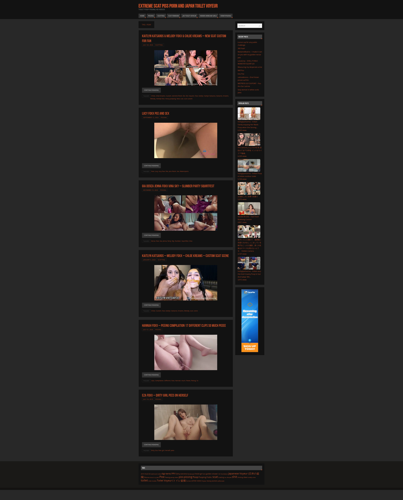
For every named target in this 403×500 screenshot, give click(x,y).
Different (167, 381)
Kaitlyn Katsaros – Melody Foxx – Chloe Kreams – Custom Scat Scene (185, 256)
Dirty (152, 450)
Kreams (225, 96)
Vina (190, 241)
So (197, 381)
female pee (190, 474)
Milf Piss (241, 70)
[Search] (259, 26)
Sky (173, 241)
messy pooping (170, 99)
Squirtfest (185, 241)
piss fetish (172, 171)
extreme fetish (177, 96)
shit (234, 477)
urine (193, 480)
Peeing (193, 381)
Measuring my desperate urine (250, 67)
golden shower (212, 474)
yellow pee (221, 481)
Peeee (188, 381)
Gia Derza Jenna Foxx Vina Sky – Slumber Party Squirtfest (178, 186)
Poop (195, 477)
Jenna (165, 241)
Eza (156, 450)
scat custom (188, 99)
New (178, 99)
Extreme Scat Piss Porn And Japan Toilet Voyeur (178, 6)
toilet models (152, 481)
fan (184, 96)
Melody (152, 99)
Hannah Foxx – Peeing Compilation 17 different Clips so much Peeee (184, 325)
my (155, 477)
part (157, 477)
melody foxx (160, 99)
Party (169, 241)
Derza (153, 241)
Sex (178, 171)
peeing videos (174, 477)
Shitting (240, 477)
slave (245, 477)
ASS (149, 474)
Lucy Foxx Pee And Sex (155, 113)
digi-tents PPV (168, 473)
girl (163, 450)
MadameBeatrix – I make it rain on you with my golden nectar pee (250, 55)
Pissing (164, 117)
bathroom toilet (156, 474)
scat (182, 99)
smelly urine (252, 477)
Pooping (202, 477)
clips (152, 381)
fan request (190, 96)
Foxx (196, 96)
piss (181, 477)
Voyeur (204, 481)
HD (219, 474)
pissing (188, 477)
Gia (161, 241)
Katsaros (219, 96)
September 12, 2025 (151, 117)
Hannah (178, 381)
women (214, 481)
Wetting (209, 481)
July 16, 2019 (148, 399)
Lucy (156, 171)
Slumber (178, 241)
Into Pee (241, 74)
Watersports (184, 171)
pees (172, 450)
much (183, 381)
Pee (167, 171)
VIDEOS (199, 481)
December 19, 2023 (150, 190)
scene (196, 311)
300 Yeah (241, 48)
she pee (229, 477)
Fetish (197, 474)
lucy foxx (162, 171)
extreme (183, 474)
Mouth (152, 477)
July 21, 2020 (148, 330)
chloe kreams (160, 96)
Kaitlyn (201, 96)
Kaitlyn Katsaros (210, 96)
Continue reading (151, 90)
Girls (204, 474)
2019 (142, 474)
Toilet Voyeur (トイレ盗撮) (171, 480)
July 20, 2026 (148, 45)
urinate (189, 481)
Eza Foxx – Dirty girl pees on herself (165, 395)
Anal (146, 474)
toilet (144, 480)
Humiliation (224, 474)
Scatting (159, 45)
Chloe (153, 96)
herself (167, 450)
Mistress (147, 477)
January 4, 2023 (149, 260)
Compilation (159, 381)
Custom (168, 96)
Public (209, 477)
